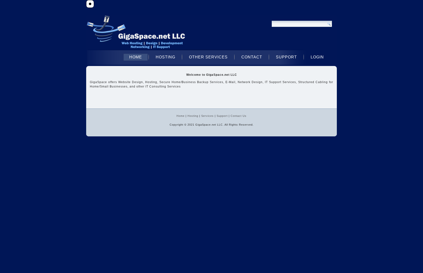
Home (135, 57)
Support (286, 57)
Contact (251, 57)
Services (207, 115)
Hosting (165, 57)
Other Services (208, 57)
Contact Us (239, 115)
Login (317, 57)
